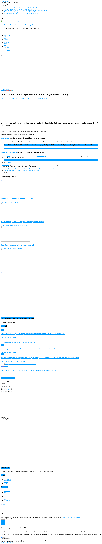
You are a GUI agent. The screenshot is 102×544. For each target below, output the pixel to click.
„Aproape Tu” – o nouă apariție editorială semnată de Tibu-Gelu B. (19, 12)
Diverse (2, 330)
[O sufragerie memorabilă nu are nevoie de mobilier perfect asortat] (20, 342)
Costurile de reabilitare (9, 152)
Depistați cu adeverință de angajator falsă (18, 245)
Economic (6, 41)
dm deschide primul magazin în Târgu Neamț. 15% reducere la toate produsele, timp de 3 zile (25, 10)
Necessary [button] (3, 535)
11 (2, 388)
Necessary (4, 537)
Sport (5, 499)
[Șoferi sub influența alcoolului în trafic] (15, 194)
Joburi (5, 51)
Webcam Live (7, 46)
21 (8, 390)
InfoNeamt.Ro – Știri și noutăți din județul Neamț (21, 25)
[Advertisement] (45, 109)
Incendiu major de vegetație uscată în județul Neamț (22, 222)
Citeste (78, 517)
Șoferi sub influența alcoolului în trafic (17, 198)
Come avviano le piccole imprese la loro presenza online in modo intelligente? (22, 7)
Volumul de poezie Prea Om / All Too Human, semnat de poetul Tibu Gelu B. (22, 13)
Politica (5, 43)
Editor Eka (24, 98)
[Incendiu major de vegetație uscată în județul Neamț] (15, 218)
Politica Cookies (7, 480)
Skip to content (4, 1)
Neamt (2, 90)
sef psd (45, 98)
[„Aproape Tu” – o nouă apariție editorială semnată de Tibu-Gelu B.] (20, 364)
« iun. (2, 394)
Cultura (5, 38)
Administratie (7, 35)
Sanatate (6, 39)
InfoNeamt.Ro (5, 165)
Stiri (5, 45)
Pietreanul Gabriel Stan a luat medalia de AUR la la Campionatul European (22, 170)
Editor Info (13, 337)
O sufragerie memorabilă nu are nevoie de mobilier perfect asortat (19, 9)
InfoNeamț (8, 162)
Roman (8, 50)
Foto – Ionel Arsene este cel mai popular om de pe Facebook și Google (20, 148)
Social (5, 37)
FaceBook (6, 482)
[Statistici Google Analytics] (4, 504)
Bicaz (8, 47)
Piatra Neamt (10, 49)
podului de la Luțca (41, 156)
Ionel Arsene (31, 98)
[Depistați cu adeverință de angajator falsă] (15, 241)
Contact (5, 53)
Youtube (6, 483)
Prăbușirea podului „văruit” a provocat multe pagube (16, 160)
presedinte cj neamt (38, 98)
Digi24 (8, 156)
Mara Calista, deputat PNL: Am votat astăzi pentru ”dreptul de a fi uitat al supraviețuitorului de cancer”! (29, 169)
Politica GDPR (7, 479)
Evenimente (6, 42)
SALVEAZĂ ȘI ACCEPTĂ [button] (7, 542)
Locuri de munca (8, 500)
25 (3, 391)
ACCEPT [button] (73, 517)
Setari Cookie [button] (66, 517)
